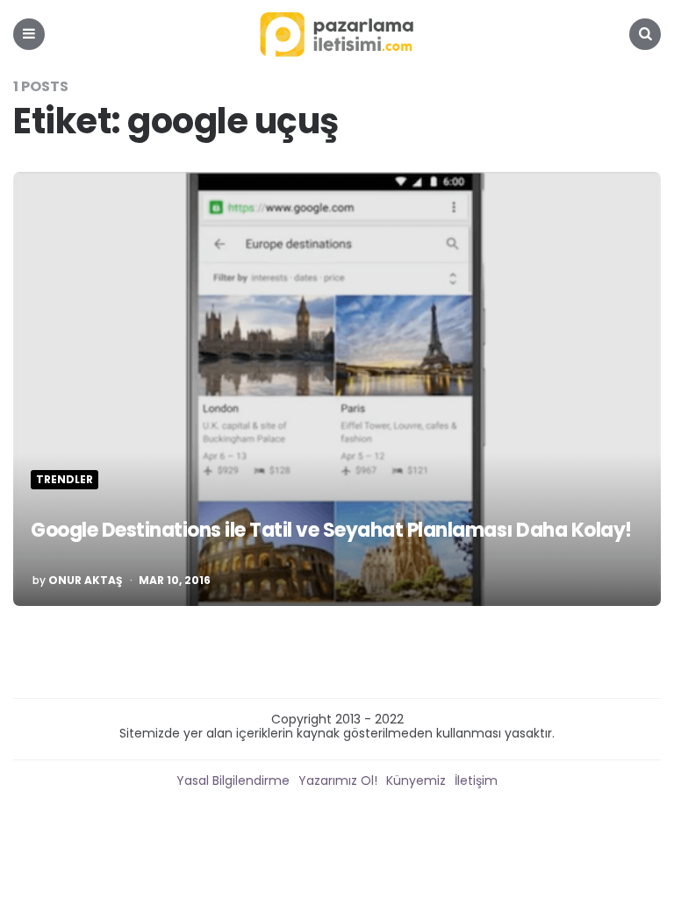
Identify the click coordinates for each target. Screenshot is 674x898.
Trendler (64, 480)
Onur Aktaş (85, 580)
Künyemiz (416, 780)
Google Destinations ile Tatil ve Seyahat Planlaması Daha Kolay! (331, 530)
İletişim (476, 780)
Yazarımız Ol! (337, 780)
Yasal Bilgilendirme (233, 780)
